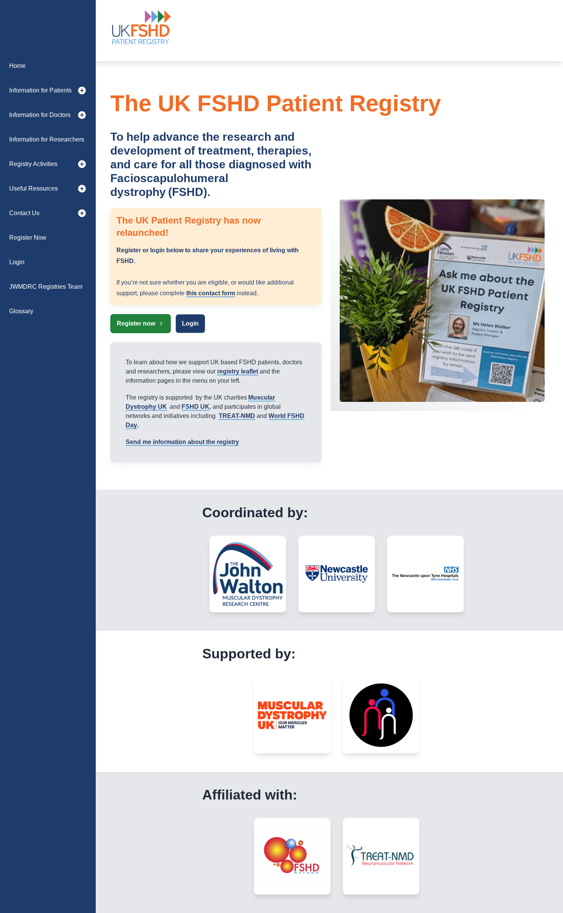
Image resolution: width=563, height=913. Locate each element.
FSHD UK (195, 406)
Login (190, 323)
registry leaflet (237, 371)
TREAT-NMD (237, 416)
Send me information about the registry (182, 442)
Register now (136, 323)
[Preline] (141, 30)
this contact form (210, 293)
